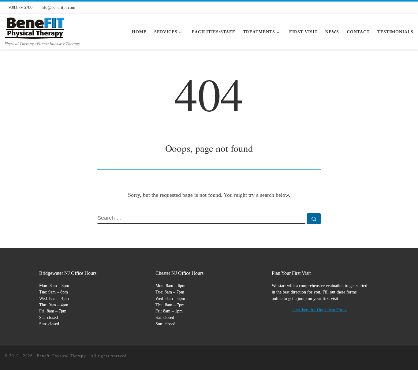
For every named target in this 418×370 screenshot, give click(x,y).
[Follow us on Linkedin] (411, 7)
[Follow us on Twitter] (390, 7)
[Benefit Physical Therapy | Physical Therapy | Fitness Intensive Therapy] (35, 26)
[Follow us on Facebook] (370, 7)
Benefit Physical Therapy (61, 355)
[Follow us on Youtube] (400, 7)
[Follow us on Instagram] (380, 7)
